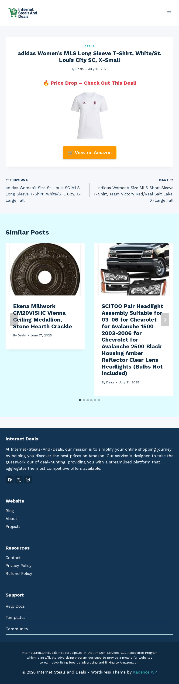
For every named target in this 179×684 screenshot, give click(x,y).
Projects (13, 526)
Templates (15, 617)
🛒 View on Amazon (90, 152)
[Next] (165, 319)
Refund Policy (19, 573)
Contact (13, 557)
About (11, 518)
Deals (89, 46)
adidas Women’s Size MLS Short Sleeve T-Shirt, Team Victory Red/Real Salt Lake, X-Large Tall (133, 190)
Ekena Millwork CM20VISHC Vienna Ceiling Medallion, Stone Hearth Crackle (42, 316)
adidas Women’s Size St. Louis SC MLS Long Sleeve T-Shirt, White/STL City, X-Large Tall (43, 190)
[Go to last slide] (14, 319)
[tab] (80, 400)
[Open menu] (169, 12)
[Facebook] (10, 479)
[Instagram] (28, 479)
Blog (10, 510)
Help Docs (15, 606)
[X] (19, 479)
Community (17, 629)
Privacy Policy (18, 565)
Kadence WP (145, 672)
